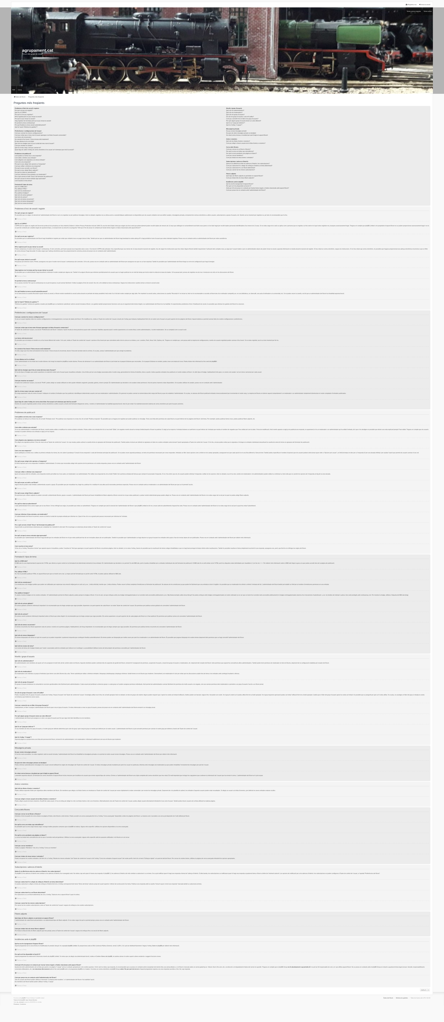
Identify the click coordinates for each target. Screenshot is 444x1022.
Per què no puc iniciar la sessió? (25, 119)
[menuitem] (16, 1004)
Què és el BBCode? (21, 186)
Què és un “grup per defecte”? (235, 123)
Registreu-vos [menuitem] (412, 4)
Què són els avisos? (21, 197)
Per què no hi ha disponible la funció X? (238, 186)
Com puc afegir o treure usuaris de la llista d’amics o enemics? (245, 143)
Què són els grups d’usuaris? (235, 114)
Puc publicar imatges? (22, 193)
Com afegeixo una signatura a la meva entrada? (30, 160)
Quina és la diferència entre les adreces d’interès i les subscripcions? (248, 163)
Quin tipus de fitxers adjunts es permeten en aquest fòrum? (244, 176)
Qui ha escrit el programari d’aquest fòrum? (239, 184)
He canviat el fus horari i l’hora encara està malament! (32, 139)
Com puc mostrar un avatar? (24, 145)
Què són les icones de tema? (24, 203)
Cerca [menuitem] (20, 90)
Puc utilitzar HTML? (21, 189)
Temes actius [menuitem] (428, 11)
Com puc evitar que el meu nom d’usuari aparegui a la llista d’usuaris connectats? (40, 135)
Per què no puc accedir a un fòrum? (26, 168)
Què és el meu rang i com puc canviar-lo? (28, 147)
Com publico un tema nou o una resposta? (28, 156)
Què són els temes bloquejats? (24, 201)
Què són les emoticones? (23, 191)
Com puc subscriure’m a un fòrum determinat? (240, 168)
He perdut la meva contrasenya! (25, 123)
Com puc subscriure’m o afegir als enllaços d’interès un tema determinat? (249, 165)
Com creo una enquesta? (23, 162)
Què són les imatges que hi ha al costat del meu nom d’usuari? (34, 143)
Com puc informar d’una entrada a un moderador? (30, 174)
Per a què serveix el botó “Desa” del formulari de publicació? (34, 176)
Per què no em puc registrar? (24, 114)
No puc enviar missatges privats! (236, 131)
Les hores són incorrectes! (23, 137)
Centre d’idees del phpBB (104, 956)
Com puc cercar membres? (234, 155)
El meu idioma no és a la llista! (24, 141)
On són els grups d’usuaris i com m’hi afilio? (240, 116)
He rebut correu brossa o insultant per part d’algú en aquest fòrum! (247, 135)
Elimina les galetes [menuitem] (402, 998)
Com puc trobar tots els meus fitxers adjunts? (240, 178)
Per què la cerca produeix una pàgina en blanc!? (241, 153)
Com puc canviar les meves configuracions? (29, 133)
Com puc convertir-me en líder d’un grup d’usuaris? (242, 119)
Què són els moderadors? (234, 112)
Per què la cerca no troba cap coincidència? (240, 151)
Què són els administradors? (235, 110)
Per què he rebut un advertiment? (25, 172)
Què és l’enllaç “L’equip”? (234, 125)
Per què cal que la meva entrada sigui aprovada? (30, 178)
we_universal (20, 1002)
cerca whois (170, 967)
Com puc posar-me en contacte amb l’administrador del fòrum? (246, 190)
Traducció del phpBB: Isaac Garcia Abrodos (25, 1000)
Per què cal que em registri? (23, 110)
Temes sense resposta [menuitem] (414, 11)
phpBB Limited (72, 946)
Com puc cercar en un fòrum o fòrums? (238, 149)
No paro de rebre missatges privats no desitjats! (241, 133)
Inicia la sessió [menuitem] (425, 4)
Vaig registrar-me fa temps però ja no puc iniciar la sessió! (33, 121)
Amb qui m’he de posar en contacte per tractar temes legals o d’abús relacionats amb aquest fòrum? (257, 188)
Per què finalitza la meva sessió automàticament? (30, 125)
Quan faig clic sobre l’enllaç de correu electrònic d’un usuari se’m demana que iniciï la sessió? (44, 150)
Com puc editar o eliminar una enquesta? (28, 166)
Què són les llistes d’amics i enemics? (238, 141)
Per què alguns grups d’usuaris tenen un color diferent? (243, 121)
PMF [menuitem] (13, 90)
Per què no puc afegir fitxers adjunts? (26, 170)
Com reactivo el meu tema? (23, 180)
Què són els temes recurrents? (24, 199)
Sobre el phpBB (157, 946)
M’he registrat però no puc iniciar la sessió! (28, 116)
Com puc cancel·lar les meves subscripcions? (240, 170)
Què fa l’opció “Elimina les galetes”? (26, 127)
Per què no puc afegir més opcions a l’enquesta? (30, 164)
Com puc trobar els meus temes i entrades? (239, 157)
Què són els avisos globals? (23, 195)
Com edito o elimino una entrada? (25, 158)
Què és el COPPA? (21, 112)
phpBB (214, 361)
